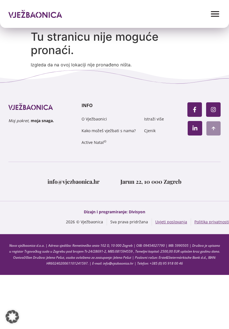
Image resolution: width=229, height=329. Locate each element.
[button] (12, 316)
